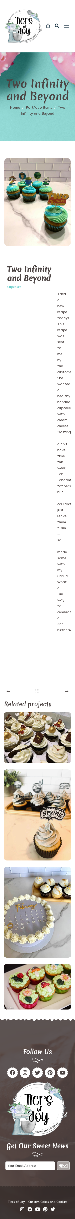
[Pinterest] (25, 1072)
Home (15, 107)
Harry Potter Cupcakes (38, 738)
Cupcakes (14, 287)
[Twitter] (37, 1072)
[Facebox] (30, 1209)
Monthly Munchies (37, 912)
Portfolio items (41, 107)
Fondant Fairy (37, 987)
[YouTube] (62, 1072)
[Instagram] (50, 1072)
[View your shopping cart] (48, 26)
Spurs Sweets (37, 815)
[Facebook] (12, 1072)
